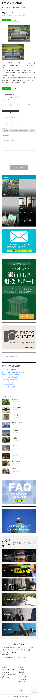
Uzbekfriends (10, 94)
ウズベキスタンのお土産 (8, 387)
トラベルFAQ (22, 682)
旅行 (20, 15)
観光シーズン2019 (16, 422)
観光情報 (4, 374)
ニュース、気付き (14, 15)
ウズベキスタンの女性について (10, 356)
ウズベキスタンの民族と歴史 (10, 377)
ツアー (21, 674)
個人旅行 (21, 672)
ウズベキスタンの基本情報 (9, 369)
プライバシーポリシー (8, 669)
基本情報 (21, 669)
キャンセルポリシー (7, 672)
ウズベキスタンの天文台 (18, 407)
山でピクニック (15, 461)
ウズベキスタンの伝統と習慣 (10, 379)
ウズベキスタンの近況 (13, 374)
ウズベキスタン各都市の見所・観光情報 (13, 372)
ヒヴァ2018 (14, 430)
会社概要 (4, 667)
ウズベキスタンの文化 (8, 382)
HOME (21, 667)
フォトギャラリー (24, 677)
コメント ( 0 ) (10, 110)
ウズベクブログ (23, 679)
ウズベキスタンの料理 (8, 384)
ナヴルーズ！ (15, 445)
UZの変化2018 (15, 438)
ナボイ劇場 (14, 415)
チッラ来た (14, 399)
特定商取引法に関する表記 (9, 674)
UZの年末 (14, 453)
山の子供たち (15, 468)
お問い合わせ (5, 677)
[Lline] (6, 20)
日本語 (23, 15)
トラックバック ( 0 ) (27, 110)
